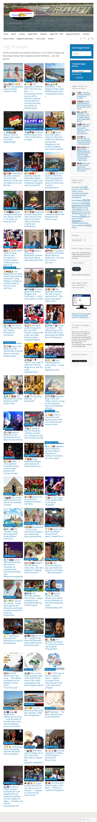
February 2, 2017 (51, 779)
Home (6, 34)
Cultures (83, 195)
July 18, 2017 (8, 632)
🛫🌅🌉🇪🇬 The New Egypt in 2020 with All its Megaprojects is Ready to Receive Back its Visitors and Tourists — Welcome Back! (54, 180)
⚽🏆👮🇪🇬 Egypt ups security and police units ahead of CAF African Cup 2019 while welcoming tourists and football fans (34, 219)
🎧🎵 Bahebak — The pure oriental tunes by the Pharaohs (54, 714)
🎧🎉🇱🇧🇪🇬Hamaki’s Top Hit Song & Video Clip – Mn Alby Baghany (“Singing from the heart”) (33, 568)
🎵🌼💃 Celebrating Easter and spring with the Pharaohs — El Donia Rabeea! (13, 750)
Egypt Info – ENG (56, 34)
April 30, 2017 (50, 669)
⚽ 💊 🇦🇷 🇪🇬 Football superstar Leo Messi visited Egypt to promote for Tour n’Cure (54, 755)
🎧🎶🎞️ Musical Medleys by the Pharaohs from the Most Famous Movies (13, 436)
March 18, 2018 (9, 457)
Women (74, 227)
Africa (81, 189)
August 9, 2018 (51, 356)
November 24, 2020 (52, 128)
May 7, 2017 (28, 669)
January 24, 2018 (30, 493)
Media (50, 39)
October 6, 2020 (30, 169)
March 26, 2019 (30, 247)
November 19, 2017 (31, 559)
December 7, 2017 (51, 525)
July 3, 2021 (28, 80)
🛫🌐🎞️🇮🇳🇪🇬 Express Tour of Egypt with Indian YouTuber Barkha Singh (12, 137)
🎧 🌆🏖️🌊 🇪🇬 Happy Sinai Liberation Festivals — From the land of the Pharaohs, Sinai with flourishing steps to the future (13, 719)
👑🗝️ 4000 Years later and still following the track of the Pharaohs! (13, 639)
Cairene (86, 189)
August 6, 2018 (9, 392)
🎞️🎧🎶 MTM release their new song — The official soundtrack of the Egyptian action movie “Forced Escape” (12, 680)
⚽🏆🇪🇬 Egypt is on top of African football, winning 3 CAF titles (33, 500)
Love (89, 212)
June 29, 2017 (50, 636)
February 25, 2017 (51, 747)
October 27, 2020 (10, 169)
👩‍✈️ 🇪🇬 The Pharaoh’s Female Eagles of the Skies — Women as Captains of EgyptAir (54, 786)
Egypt (86, 200)
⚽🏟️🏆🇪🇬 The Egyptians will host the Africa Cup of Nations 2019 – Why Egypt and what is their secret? (54, 295)
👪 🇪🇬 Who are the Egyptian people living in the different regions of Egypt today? (83, 166)
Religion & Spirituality (25, 39)
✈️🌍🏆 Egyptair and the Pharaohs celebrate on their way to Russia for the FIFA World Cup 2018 (33, 433)
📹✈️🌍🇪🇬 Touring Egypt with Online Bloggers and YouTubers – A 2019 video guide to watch (33, 294)
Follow (76, 269)
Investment (85, 211)
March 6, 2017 (29, 747)
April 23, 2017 (8, 743)
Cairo (74, 191)
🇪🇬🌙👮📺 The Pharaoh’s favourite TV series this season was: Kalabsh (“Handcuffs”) (54, 644)
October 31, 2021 (10, 80)
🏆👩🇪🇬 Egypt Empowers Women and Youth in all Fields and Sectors (32, 463)
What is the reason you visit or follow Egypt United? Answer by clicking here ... (81, 315)
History (84, 209)
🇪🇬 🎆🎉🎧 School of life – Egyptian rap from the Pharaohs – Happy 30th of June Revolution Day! (33, 640)
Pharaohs (76, 220)
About (13, 34)
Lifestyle (85, 34)
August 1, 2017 (51, 589)
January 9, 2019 (51, 285)
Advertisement (75, 189)
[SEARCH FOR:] (82, 53)
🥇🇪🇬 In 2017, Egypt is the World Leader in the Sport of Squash (54, 501)
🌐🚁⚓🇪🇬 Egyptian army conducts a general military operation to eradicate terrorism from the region (54, 452)
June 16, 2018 (50, 392)
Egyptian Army (76, 203)
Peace (80, 218)
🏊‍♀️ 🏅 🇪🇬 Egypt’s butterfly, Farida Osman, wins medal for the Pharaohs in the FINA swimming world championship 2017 (54, 600)
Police (82, 221)
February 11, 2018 (51, 442)
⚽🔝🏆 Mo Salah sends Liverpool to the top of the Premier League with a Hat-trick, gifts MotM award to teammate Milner (33, 332)
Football (79, 207)
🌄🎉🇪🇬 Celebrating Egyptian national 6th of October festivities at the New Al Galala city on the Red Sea (13, 179)
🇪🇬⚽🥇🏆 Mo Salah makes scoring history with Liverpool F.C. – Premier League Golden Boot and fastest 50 (13, 257)
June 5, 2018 (29, 424)
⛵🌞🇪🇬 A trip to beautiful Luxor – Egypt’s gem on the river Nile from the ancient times (53, 419)
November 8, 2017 (10, 597)
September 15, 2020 (52, 169)
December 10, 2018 (31, 322)
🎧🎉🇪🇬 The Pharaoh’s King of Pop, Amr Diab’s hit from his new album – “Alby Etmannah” (54, 568)
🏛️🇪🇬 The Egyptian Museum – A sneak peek (33, 398)
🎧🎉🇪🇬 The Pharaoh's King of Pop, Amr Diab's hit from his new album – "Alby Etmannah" (84, 140)
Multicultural (76, 216)
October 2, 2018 (9, 342)
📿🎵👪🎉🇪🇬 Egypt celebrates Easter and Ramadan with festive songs (54, 215)
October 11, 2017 (30, 589)
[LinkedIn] (92, 39)
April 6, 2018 (50, 411)
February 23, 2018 (31, 455)
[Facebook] (89, 39)
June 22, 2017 (8, 669)
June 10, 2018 (8, 429)
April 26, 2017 (8, 708)
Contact (22, 34)
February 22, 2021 (31, 128)
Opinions (43, 34)
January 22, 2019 (51, 247)
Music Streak (9, 39)
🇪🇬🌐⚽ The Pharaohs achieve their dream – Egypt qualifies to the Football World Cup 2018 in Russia (33, 599)
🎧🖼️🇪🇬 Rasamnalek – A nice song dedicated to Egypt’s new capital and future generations (33, 532)
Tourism (81, 225)
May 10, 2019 (50, 208)
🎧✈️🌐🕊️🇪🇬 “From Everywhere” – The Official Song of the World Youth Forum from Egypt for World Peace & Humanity (54, 331)
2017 (86, 187)
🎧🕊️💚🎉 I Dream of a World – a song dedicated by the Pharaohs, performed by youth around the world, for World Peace (13, 607)
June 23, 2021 (50, 80)
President (75, 223)
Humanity (79, 212)
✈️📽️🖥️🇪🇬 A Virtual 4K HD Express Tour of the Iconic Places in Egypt (33, 136)
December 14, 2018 (10, 322)
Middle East (87, 213)
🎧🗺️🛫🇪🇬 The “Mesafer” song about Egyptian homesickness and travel (11, 534)
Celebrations (80, 191)
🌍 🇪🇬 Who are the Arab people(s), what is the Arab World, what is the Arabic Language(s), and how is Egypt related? (34, 679)
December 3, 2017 (9, 556)
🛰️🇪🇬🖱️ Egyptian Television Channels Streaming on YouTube (84, 95)
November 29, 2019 (10, 208)
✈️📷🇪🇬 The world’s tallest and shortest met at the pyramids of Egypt (13, 501)
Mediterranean (77, 213)
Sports (86, 223)
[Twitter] (81, 39)
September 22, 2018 (31, 356)
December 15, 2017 (31, 523)
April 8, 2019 (8, 247)
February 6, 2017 (30, 779)
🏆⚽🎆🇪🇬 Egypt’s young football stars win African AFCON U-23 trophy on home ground (13, 217)
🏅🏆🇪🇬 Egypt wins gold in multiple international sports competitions (54, 533)
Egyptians (85, 205)
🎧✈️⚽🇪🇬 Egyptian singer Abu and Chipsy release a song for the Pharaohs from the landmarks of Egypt (54, 402)
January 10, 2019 (30, 285)
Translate (79, 77)
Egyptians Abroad (73, 34)
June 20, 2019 (29, 208)
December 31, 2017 (51, 494)
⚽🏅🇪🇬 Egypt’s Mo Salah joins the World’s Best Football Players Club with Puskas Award (13, 351)
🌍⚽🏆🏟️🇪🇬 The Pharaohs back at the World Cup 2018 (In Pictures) (13, 400)
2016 (81, 187)
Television (75, 225)
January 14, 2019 (9, 268)
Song (82, 223)
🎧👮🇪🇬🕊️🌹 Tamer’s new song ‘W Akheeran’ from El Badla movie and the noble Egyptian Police (33, 366)
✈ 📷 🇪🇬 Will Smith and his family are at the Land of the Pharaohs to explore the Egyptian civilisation (33, 756)
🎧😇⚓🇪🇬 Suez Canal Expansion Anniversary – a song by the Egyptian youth (54, 365)
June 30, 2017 (29, 632)
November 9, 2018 (51, 322)
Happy (79, 209)
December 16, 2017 (10, 525)
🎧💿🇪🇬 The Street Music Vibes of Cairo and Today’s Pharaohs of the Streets (13, 330)
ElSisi (74, 207)
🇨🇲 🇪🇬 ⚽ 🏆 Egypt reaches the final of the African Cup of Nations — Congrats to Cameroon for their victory (33, 789)
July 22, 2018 (29, 392)
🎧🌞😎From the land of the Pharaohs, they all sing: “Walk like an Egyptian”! (33, 712)
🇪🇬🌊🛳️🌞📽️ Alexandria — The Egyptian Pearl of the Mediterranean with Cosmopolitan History (54, 90)
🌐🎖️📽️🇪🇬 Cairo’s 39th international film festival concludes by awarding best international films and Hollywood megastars (13, 568)
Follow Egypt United (81, 248)
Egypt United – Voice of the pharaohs (56, 13)
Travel (88, 225)
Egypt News (32, 34)
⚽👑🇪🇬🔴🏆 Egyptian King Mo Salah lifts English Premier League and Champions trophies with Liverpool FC (33, 179)
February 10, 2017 (10, 783)
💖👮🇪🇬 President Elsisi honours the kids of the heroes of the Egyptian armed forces (84, 105)
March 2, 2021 (8, 128)
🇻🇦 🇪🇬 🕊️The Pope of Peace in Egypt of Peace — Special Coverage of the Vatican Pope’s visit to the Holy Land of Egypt (54, 680)
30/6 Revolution (76, 187)
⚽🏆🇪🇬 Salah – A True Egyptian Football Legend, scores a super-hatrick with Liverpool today (12, 467)
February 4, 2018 (9, 494)
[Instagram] (85, 39)
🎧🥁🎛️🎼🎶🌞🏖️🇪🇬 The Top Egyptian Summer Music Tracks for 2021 (13, 88)
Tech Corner (40, 39)
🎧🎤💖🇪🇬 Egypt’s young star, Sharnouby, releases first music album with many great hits (33, 255)
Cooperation (77, 193)
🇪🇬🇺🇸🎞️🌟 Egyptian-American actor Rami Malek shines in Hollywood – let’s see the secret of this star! (54, 256)
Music (83, 215)
